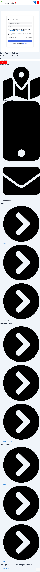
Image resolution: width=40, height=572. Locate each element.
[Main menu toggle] (38, 2)
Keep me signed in (12, 37)
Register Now (24, 43)
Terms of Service (19, 30)
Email (1, 58)
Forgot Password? (29, 37)
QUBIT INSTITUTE (10, 2)
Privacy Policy (11, 30)
